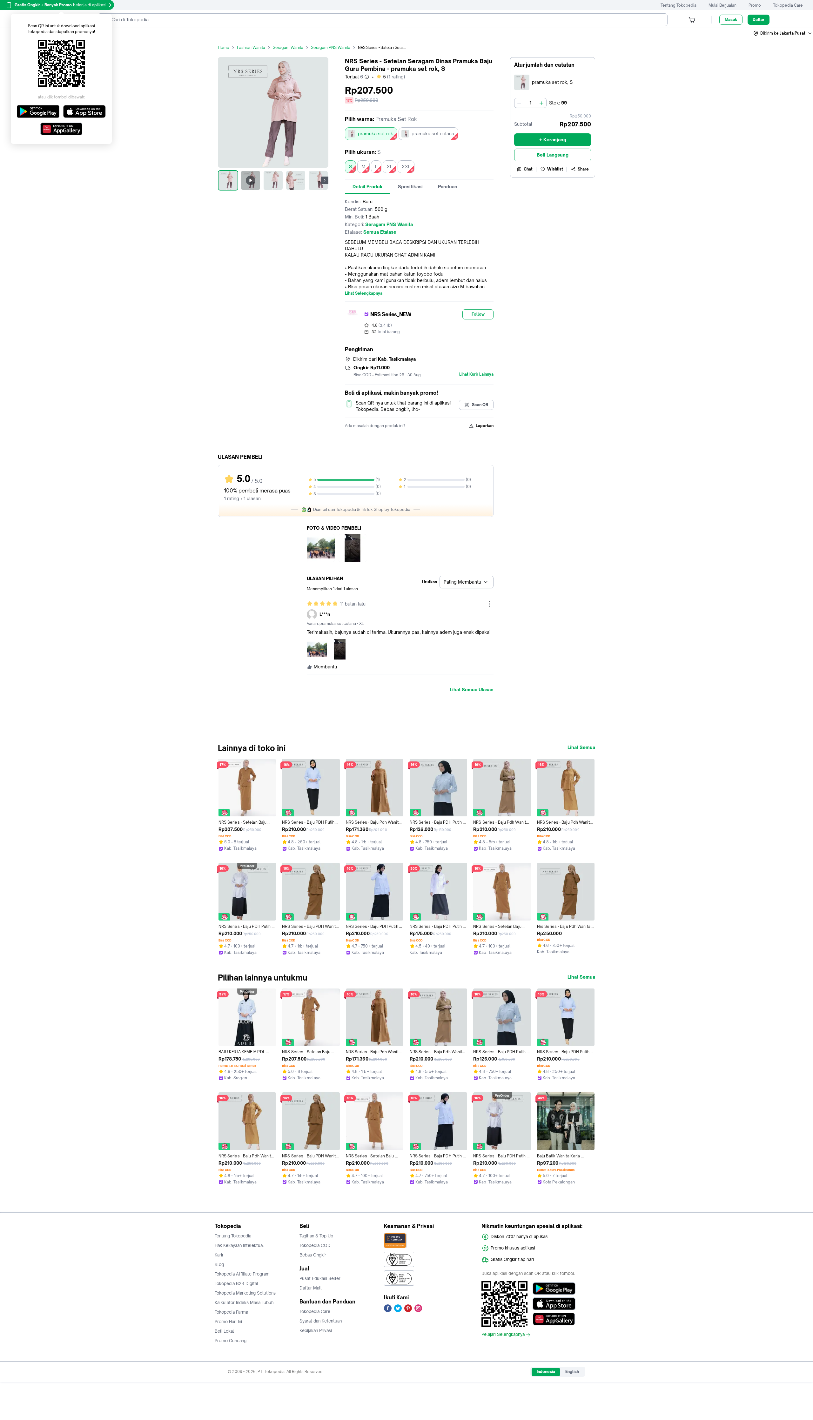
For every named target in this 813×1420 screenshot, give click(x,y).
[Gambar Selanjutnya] (324, 180)
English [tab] (572, 1371)
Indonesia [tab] (546, 1371)
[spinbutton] (530, 103)
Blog (219, 1264)
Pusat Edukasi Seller (319, 1278)
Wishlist (555, 169)
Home (223, 47)
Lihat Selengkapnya (363, 293)
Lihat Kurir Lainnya (476, 374)
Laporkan (485, 425)
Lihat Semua (581, 747)
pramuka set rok (375, 133)
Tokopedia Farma (231, 1312)
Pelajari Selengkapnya (503, 1334)
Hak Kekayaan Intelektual (239, 1245)
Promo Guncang (230, 1340)
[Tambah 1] (541, 103)
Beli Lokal (224, 1331)
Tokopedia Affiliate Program (242, 1273)
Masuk (731, 19)
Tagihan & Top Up (316, 1235)
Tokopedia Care (788, 5)
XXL (406, 166)
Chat (528, 169)
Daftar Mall (310, 1287)
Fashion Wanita (251, 47)
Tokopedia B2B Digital (236, 1283)
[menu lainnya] (490, 604)
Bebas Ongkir (312, 1254)
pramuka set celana (433, 133)
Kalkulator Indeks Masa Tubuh (244, 1302)
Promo (755, 5)
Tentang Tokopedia (678, 5)
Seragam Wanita (288, 47)
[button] (783, 33)
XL (389, 166)
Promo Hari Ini (228, 1321)
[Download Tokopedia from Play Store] (554, 1288)
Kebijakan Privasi (315, 1330)
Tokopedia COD (315, 1245)
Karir (219, 1254)
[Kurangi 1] (519, 103)
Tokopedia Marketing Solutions (245, 1293)
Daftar (758, 19)
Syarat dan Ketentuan (320, 1320)
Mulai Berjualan (722, 5)
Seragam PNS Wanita (330, 47)
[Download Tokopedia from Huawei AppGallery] (554, 1319)
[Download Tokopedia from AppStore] (554, 1303)
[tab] (367, 187)
